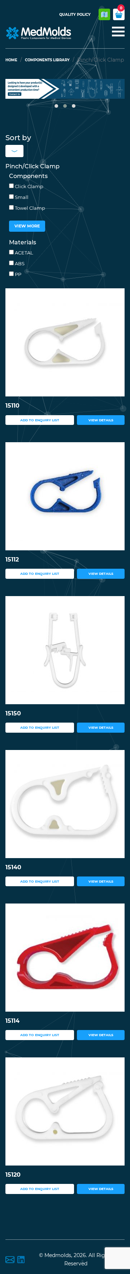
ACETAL (23, 253)
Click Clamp (28, 186)
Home (11, 60)
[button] (56, 106)
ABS (19, 263)
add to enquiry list (39, 420)
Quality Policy (75, 14)
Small (21, 197)
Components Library (47, 60)
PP (17, 274)
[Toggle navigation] (116, 32)
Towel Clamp (29, 208)
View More (27, 225)
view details (100, 420)
